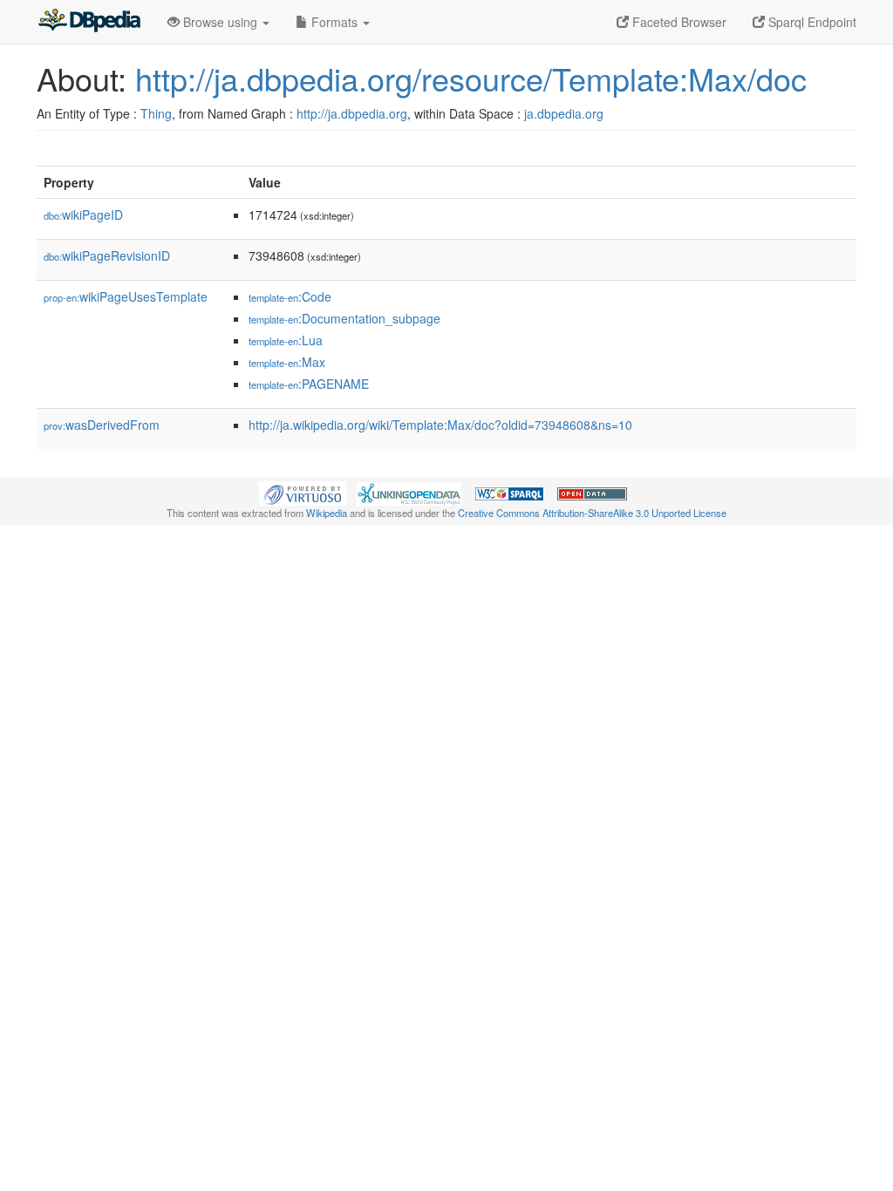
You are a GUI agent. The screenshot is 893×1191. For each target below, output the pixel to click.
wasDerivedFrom (102, 424)
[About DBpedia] (89, 22)
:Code (290, 296)
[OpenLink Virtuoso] (302, 492)
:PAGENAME (309, 383)
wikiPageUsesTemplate (126, 296)
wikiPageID (83, 214)
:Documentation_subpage (344, 318)
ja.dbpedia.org (563, 113)
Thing (156, 113)
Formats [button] (334, 22)
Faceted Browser (677, 22)
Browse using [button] (220, 22)
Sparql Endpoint (810, 22)
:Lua (286, 340)
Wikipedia (326, 513)
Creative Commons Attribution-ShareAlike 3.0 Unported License (592, 513)
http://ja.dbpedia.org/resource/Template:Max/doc (471, 78)
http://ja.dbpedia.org (352, 113)
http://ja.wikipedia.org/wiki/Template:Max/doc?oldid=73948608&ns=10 (440, 424)
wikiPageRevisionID (107, 255)
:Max (287, 362)
